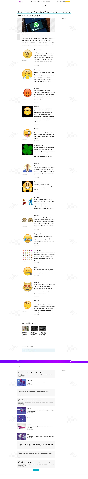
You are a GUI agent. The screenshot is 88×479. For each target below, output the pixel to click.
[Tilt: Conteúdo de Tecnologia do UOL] (20, 1)
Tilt (44, 6)
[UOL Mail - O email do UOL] (60, 1)
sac (58, 1)
